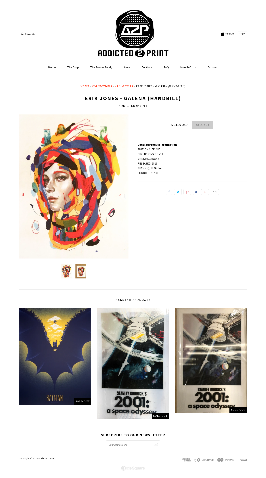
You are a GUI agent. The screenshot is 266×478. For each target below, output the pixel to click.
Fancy (196, 192)
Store (126, 67)
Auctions (147, 67)
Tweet (178, 192)
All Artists (124, 86)
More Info (186, 67)
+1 (205, 192)
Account (213, 67)
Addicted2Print (133, 106)
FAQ (166, 67)
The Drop (73, 67)
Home (52, 67)
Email (215, 192)
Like (169, 192)
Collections (102, 86)
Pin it (187, 192)
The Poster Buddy (101, 67)
